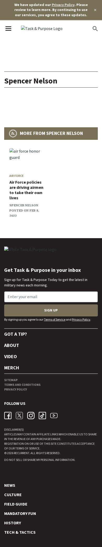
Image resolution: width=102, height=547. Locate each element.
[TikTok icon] (42, 415)
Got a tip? (15, 334)
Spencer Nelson (23, 205)
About (11, 345)
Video (10, 356)
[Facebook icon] (8, 415)
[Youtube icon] (54, 415)
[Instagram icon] (31, 415)
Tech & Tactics (20, 532)
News (9, 485)
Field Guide (15, 504)
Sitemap (11, 380)
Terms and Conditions (22, 385)
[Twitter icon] (19, 415)
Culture (13, 495)
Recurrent (21, 453)
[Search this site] (95, 28)
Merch (11, 368)
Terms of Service (54, 319)
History (12, 523)
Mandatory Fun (20, 513)
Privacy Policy (63, 5)
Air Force (16, 176)
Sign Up (51, 310)
